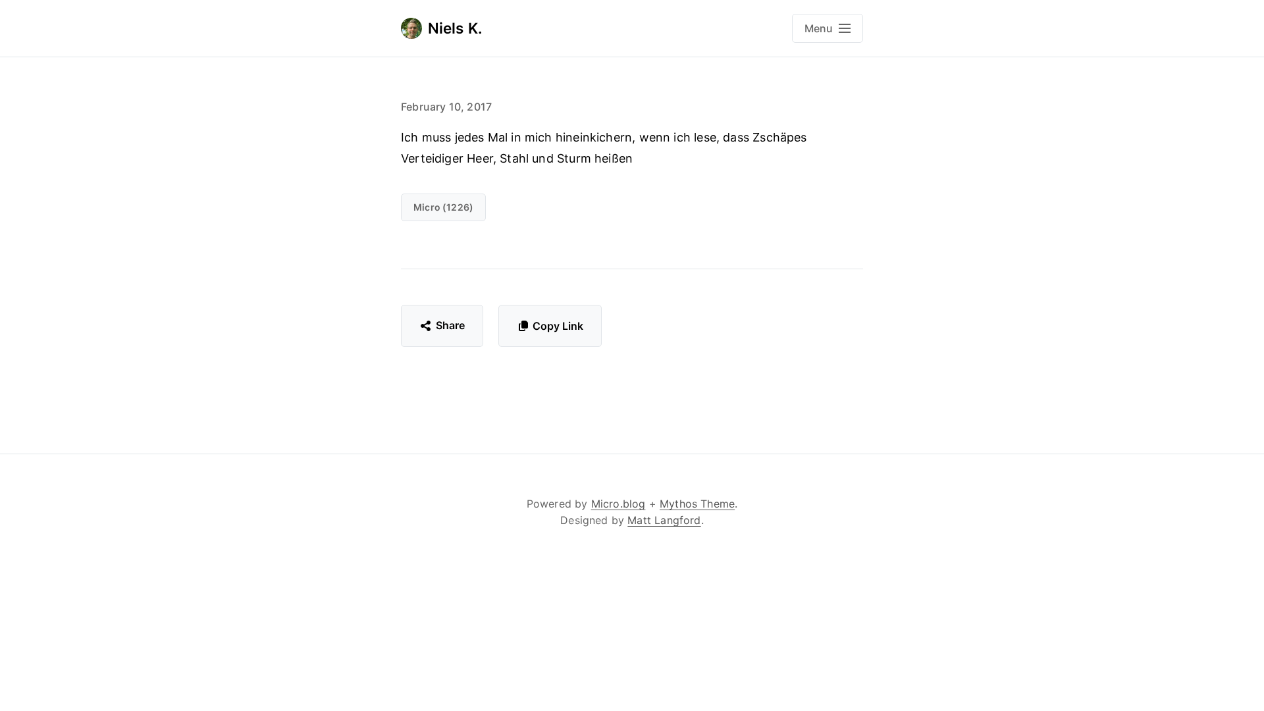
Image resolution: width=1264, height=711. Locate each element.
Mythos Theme (697, 503)
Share (450, 325)
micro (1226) (443, 207)
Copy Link (558, 325)
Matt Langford (663, 520)
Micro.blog (618, 503)
